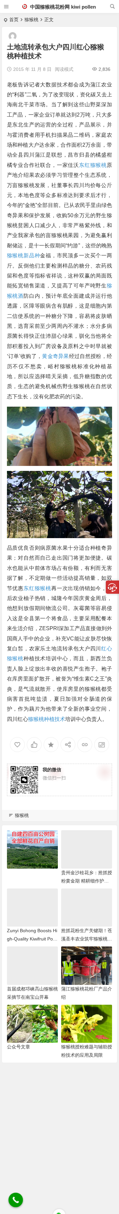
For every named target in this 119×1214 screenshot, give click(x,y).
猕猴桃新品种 (23, 255)
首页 (14, 19)
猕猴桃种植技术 (46, 719)
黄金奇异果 (55, 356)
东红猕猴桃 (93, 165)
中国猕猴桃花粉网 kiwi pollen (62, 7)
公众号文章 (18, 1046)
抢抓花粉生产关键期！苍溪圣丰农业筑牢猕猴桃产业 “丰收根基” (86, 939)
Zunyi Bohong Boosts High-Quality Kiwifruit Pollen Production (32, 939)
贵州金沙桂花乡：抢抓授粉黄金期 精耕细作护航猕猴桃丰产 (86, 881)
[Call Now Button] (16, 1200)
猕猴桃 (31, 19)
